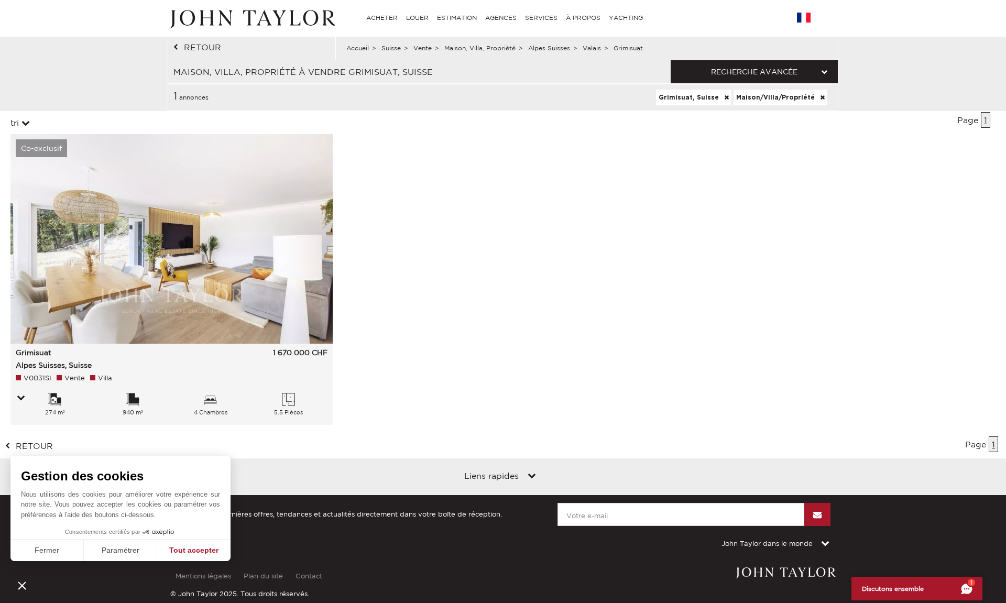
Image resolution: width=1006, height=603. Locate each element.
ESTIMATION (457, 17)
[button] (22, 585)
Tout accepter (193, 550)
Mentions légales (203, 576)
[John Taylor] (251, 17)
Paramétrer (120, 550)
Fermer (47, 550)
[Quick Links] (531, 477)
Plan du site (263, 576)
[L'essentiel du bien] (20, 399)
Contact (309, 576)
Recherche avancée (754, 72)
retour (202, 47)
